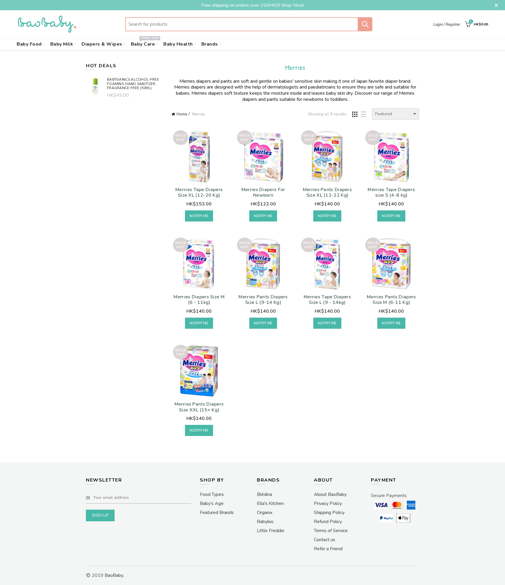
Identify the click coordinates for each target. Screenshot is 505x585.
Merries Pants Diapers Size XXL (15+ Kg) (199, 407)
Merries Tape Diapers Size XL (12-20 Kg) (199, 192)
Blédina (264, 494)
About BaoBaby (330, 494)
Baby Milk (61, 44)
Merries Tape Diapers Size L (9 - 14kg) (327, 299)
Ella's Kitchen (270, 503)
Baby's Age (212, 503)
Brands (209, 44)
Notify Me (199, 216)
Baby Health (178, 44)
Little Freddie (270, 530)
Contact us (324, 539)
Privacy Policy (328, 503)
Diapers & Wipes (102, 44)
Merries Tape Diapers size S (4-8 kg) (391, 192)
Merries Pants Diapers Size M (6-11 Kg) (391, 299)
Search (365, 24)
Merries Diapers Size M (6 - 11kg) (199, 299)
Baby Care (145, 42)
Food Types (212, 494)
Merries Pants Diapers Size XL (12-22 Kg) (327, 192)
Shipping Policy (329, 512)
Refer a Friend (328, 549)
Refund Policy (328, 521)
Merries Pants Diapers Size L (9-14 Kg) (263, 299)
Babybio (265, 521)
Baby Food (29, 44)
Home (182, 114)
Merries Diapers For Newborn (263, 192)
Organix (264, 512)
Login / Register (446, 24)
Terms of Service (331, 530)
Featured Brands (217, 512)
